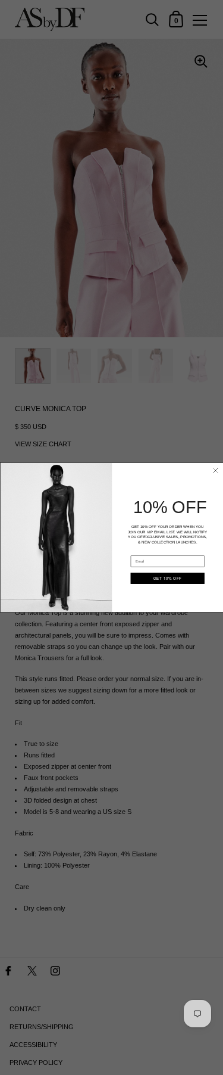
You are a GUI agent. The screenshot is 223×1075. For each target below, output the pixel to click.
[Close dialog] (215, 470)
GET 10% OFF (167, 578)
